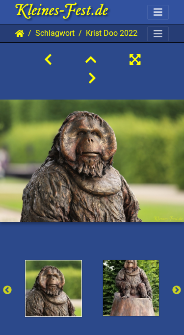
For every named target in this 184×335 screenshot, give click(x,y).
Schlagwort (55, 33)
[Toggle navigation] (158, 12)
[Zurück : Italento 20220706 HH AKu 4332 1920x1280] (48, 59)
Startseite (19, 33)
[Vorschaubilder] (91, 59)
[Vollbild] (135, 59)
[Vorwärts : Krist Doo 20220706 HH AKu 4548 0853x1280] (92, 78)
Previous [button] (7, 290)
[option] (53, 288)
